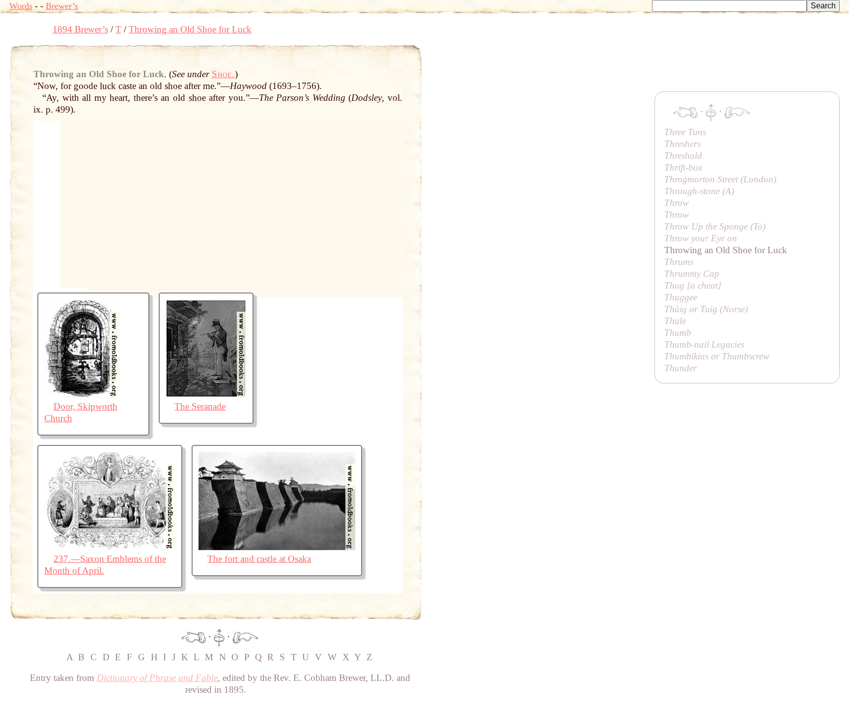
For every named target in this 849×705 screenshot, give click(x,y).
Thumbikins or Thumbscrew (716, 356)
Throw (676, 203)
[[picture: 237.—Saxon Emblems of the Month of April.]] (109, 547)
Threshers (682, 144)
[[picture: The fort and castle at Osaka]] (276, 547)
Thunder (680, 368)
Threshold (683, 155)
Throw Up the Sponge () (714, 226)
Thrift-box (683, 167)
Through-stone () (699, 191)
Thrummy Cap (691, 273)
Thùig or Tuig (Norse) (706, 309)
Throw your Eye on (700, 238)
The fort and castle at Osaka (259, 559)
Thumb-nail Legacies (704, 344)
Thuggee (680, 297)
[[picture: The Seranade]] (206, 394)
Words (20, 6)
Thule (675, 321)
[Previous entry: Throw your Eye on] (193, 637)
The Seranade (200, 406)
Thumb (677, 332)
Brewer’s (62, 6)
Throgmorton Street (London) (720, 179)
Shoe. (223, 74)
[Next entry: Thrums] (245, 637)
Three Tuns (685, 132)
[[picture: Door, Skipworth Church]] (81, 394)
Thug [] (692, 285)
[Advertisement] (601, 66)
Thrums (678, 262)
